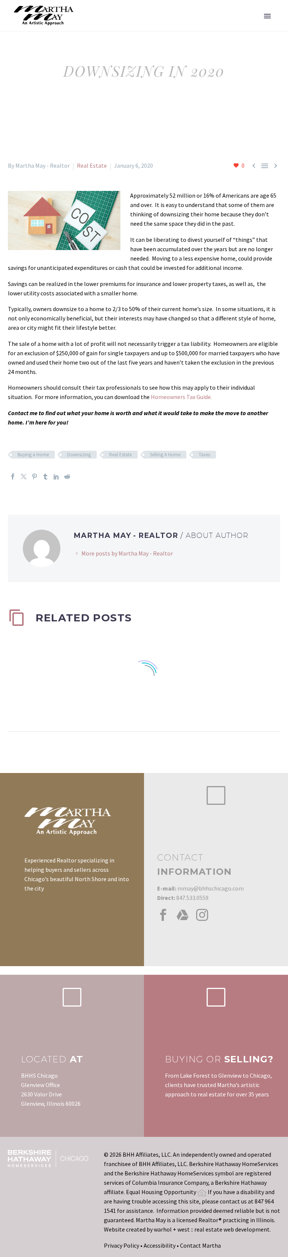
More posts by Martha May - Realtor (127, 553)
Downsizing (79, 454)
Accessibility (160, 1245)
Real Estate (92, 165)
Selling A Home (165, 454)
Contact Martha (200, 1245)
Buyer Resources (238, 26)
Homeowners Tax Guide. (181, 397)
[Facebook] (13, 477)
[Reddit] (67, 477)
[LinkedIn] (56, 477)
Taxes (204, 454)
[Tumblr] (45, 477)
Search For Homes (171, 26)
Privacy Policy (121, 1245)
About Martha (108, 26)
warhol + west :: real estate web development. (212, 1229)
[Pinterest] (35, 477)
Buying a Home (33, 454)
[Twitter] (24, 477)
